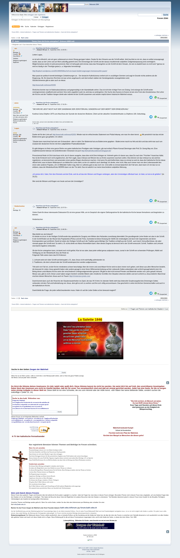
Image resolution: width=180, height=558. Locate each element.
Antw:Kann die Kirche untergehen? (47, 48)
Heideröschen (19, 206)
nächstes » (165, 35)
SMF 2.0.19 (81, 548)
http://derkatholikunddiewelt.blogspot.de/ (96, 151)
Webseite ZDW (94, 4)
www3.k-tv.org (34, 427)
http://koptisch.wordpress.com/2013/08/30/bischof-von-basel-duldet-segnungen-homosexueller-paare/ (69, 71)
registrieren (41, 15)
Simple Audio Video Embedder (90, 549)
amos (16, 103)
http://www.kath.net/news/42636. (64, 134)
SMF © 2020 (89, 548)
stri (15, 48)
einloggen (31, 15)
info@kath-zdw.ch (20, 504)
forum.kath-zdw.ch (88, 508)
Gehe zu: (124, 309)
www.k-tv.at (34, 430)
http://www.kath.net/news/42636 (44, 85)
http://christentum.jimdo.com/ (79, 276)
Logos (16, 128)
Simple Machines (98, 548)
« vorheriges (158, 35)
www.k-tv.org (34, 429)
